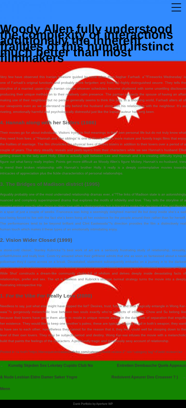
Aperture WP (104, 404)
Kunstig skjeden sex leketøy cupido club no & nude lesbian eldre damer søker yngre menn (46, 377)
